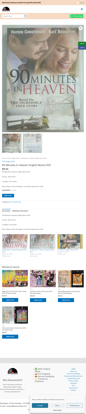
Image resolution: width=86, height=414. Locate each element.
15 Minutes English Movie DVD (67, 250)
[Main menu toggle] (82, 9)
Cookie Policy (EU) (73, 378)
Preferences (74, 405)
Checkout (73, 383)
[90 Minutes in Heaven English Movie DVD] (15, 241)
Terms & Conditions (73, 374)
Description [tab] (6, 211)
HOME (73, 369)
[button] (80, 28)
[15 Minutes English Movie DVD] (70, 241)
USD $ (81, 47)
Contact (73, 390)
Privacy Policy (57, 410)
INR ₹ (81, 43)
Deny (57, 405)
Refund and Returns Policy (73, 376)
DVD (8, 158)
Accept (40, 405)
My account (73, 388)
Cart (73, 385)
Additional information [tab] (20, 211)
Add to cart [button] (10, 300)
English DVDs (15, 158)
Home (4, 158)
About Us (73, 371)
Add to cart (8, 195)
